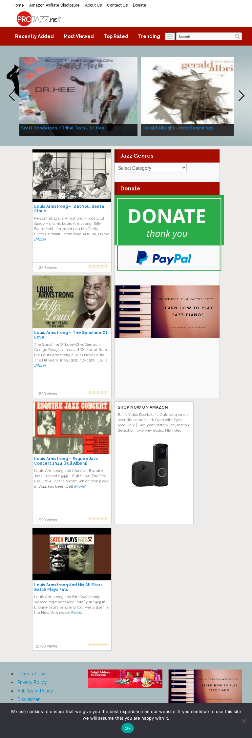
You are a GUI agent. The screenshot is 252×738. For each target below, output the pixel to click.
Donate (139, 5)
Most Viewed (79, 36)
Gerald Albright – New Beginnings (177, 128)
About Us (93, 5)
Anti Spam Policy (35, 690)
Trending (149, 36)
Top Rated (116, 36)
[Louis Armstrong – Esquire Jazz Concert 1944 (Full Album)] (71, 427)
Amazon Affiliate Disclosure (54, 5)
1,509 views (46, 393)
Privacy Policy (32, 682)
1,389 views (46, 267)
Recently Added (34, 36)
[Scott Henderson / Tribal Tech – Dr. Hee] (78, 96)
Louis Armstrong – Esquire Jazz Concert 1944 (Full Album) (66, 461)
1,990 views (46, 519)
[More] (40, 239)
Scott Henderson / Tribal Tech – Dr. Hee (63, 128)
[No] (244, 720)
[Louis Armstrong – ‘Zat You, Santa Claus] (71, 175)
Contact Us (117, 5)
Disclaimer (28, 699)
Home (18, 5)
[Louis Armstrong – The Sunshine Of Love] (71, 301)
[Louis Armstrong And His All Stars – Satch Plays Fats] (71, 554)
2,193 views (46, 646)
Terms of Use (31, 673)
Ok (128, 728)
